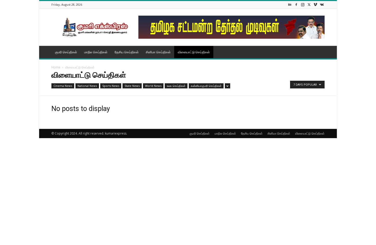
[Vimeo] (315, 4)
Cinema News (62, 86)
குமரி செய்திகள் (66, 52)
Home (55, 67)
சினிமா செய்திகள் (158, 52)
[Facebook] (296, 4)
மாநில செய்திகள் (95, 52)
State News (132, 86)
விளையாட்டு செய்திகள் (194, 52)
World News (153, 86)
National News (87, 86)
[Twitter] (309, 4)
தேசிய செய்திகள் (127, 52)
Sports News (110, 86)
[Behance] (290, 4)
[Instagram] (302, 4)
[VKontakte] (322, 4)
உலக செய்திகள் (176, 86)
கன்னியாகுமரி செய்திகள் (206, 86)
